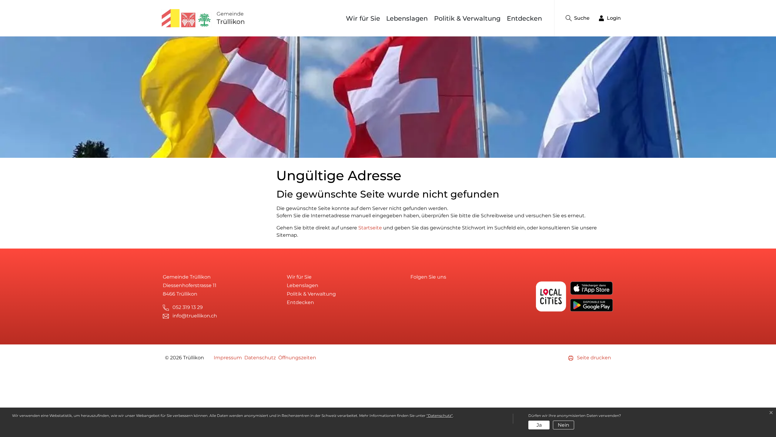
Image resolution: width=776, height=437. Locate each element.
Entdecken (524, 18)
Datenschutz (260, 358)
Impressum (228, 358)
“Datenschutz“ (439, 415)
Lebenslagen (407, 18)
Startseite (370, 228)
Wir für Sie (363, 18)
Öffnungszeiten (297, 358)
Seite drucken (593, 358)
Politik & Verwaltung (467, 18)
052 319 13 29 (187, 307)
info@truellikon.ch (194, 316)
